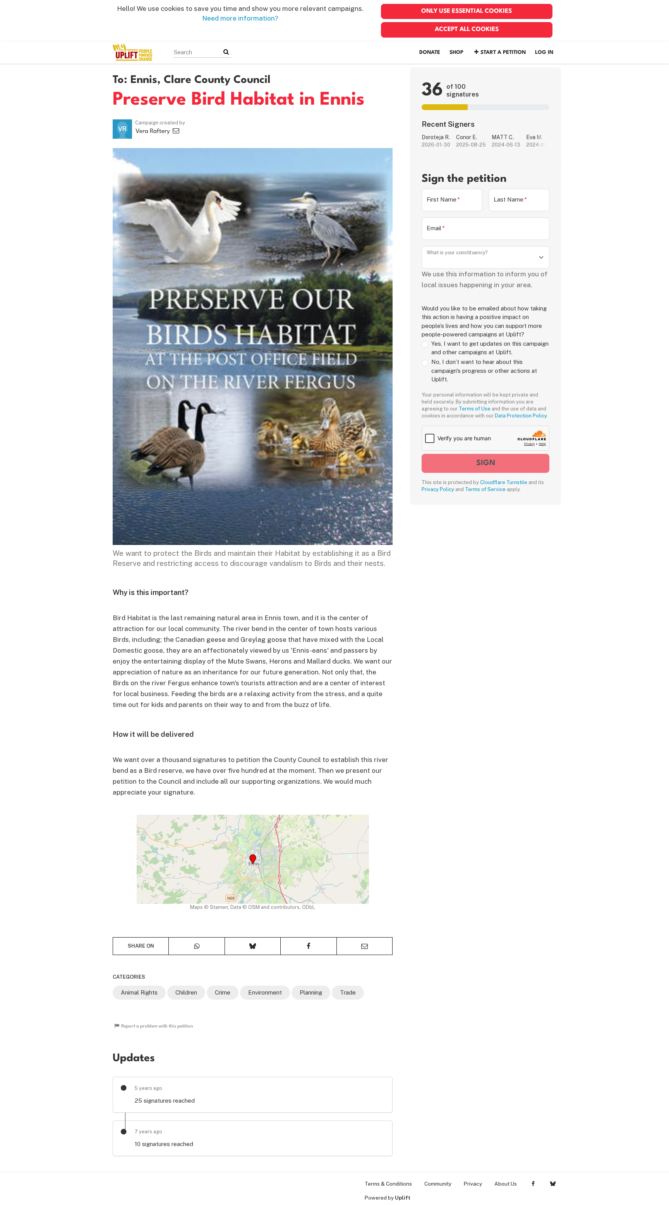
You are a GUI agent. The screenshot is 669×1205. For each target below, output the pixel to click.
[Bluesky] (552, 1184)
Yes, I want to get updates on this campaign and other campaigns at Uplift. (490, 348)
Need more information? (240, 18)
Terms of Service (485, 489)
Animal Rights (139, 992)
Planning (311, 992)
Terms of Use (475, 409)
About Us (505, 1184)
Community (437, 1184)
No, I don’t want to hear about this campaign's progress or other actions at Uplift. (484, 371)
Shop (456, 52)
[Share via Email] (364, 946)
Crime (222, 992)
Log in (544, 52)
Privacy (473, 1184)
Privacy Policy (438, 489)
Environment (265, 992)
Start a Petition (503, 52)
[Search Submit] (226, 52)
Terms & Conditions (388, 1184)
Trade (348, 992)
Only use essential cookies (466, 11)
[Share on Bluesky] (253, 946)
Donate (429, 52)
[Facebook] (533, 1184)
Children (186, 992)
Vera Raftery (154, 131)
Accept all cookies (467, 29)
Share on (141, 946)
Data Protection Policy (521, 416)
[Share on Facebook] (308, 946)
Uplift (402, 1198)
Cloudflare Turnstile (503, 482)
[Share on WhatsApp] (196, 946)
